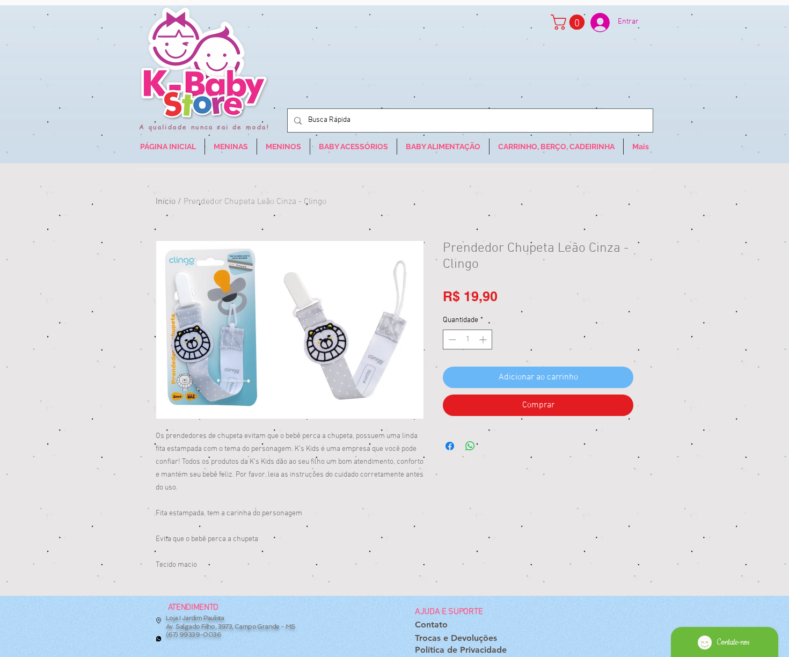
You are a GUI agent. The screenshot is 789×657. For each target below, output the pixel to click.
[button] (569, 22)
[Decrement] (451, 339)
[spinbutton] (467, 339)
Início (166, 201)
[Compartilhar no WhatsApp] (470, 446)
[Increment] (484, 339)
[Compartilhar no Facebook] (449, 446)
